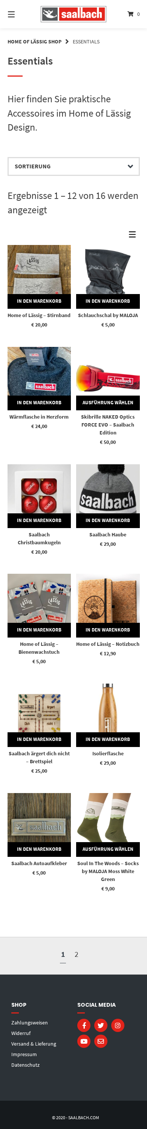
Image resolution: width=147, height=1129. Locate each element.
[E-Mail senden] (100, 1041)
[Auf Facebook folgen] (83, 1025)
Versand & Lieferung (33, 1043)
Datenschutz (25, 1064)
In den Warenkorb (39, 301)
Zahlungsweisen (29, 1022)
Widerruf (21, 1033)
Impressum (24, 1054)
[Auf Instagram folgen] (117, 1025)
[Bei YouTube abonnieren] (83, 1041)
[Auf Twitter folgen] (100, 1025)
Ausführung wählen (108, 402)
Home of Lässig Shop (34, 41)
